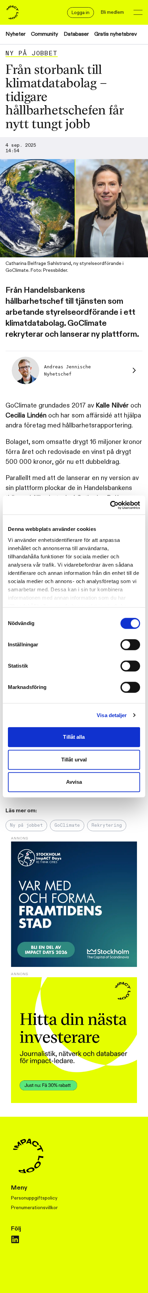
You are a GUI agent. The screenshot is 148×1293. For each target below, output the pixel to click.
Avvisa (74, 782)
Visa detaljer (112, 715)
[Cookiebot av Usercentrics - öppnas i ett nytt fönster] (110, 505)
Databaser (76, 34)
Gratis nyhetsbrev (115, 34)
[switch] (130, 644)
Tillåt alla (74, 737)
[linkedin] (15, 1239)
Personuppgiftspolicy (34, 1198)
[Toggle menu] (138, 12)
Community (44, 34)
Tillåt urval (74, 759)
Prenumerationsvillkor (34, 1207)
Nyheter (15, 34)
